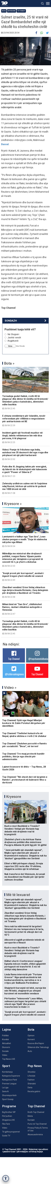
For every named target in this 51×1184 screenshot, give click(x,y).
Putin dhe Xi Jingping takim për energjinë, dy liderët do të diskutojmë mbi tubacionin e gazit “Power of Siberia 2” (24, 471)
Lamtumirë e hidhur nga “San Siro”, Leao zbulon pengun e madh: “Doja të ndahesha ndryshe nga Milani (24, 541)
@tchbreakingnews (14, 674)
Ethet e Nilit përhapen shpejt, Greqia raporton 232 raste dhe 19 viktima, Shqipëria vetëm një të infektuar (23, 866)
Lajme (6, 1029)
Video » (10, 687)
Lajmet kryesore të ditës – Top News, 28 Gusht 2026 (24, 768)
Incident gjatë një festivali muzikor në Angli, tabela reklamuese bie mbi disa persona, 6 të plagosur (22, 437)
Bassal (5, 144)
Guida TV (6, 1136)
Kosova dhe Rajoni (36, 1043)
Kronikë (5, 1039)
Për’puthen (7, 1116)
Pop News (35, 1066)
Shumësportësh (9, 1095)
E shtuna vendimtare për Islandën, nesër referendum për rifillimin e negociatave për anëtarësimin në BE (23, 421)
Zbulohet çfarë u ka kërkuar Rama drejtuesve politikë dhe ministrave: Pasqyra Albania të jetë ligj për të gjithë (25, 842)
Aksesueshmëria (35, 1134)
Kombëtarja (7, 1072)
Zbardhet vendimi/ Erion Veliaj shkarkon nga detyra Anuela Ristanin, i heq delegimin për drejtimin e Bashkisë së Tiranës (25, 592)
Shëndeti (32, 1084)
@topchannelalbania (38, 659)
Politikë (5, 1035)
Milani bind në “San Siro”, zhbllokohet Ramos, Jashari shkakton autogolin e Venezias (22, 609)
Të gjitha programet (11, 1132)
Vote (10, 346)
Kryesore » (13, 504)
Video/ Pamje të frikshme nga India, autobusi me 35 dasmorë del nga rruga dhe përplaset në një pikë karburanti (25, 454)
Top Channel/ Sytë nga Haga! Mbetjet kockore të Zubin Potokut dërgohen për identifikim (23, 723)
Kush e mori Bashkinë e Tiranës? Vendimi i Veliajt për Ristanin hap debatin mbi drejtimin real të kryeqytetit (22, 830)
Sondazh (11, 320)
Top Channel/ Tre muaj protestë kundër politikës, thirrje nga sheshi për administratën (23, 756)
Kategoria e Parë (9, 1080)
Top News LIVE (8, 1059)
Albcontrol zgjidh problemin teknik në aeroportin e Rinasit (24, 941)
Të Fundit (21, 11)
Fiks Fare (6, 1124)
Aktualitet (6, 1043)
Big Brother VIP (9, 1112)
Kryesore (11, 11)
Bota (4, 11)
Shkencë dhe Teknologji (38, 1047)
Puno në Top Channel (37, 1124)
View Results (20, 346)
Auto (30, 1051)
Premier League (9, 1084)
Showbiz (31, 1072)
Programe (9, 1106)
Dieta (30, 1087)
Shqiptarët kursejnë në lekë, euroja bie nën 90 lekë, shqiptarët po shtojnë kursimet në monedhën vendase (25, 991)
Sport (6, 1066)
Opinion (31, 1035)
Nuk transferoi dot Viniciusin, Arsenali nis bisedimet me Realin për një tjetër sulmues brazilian (24, 877)
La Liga (5, 1087)
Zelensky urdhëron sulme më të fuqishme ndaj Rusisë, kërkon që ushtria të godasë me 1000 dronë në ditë (24, 488)
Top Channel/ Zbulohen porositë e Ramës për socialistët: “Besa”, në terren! (24, 745)
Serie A (5, 1091)
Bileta (30, 1116)
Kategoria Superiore (11, 1076)
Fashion (31, 1080)
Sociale (5, 1051)
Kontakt (31, 1120)
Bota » (9, 363)
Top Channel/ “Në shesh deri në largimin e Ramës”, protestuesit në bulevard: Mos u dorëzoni (24, 780)
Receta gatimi (34, 1091)
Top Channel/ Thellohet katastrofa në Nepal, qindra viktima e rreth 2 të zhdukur (24, 734)
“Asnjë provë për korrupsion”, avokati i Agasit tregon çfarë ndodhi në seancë (23, 576)
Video (4, 1055)
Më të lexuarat (18, 895)
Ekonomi (6, 1047)
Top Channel (14, 659)
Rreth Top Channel (36, 1112)
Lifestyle (31, 1076)
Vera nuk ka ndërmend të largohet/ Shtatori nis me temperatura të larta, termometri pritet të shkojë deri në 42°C (24, 930)
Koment (31, 1039)
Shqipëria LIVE (8, 1120)
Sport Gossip (7, 1099)
